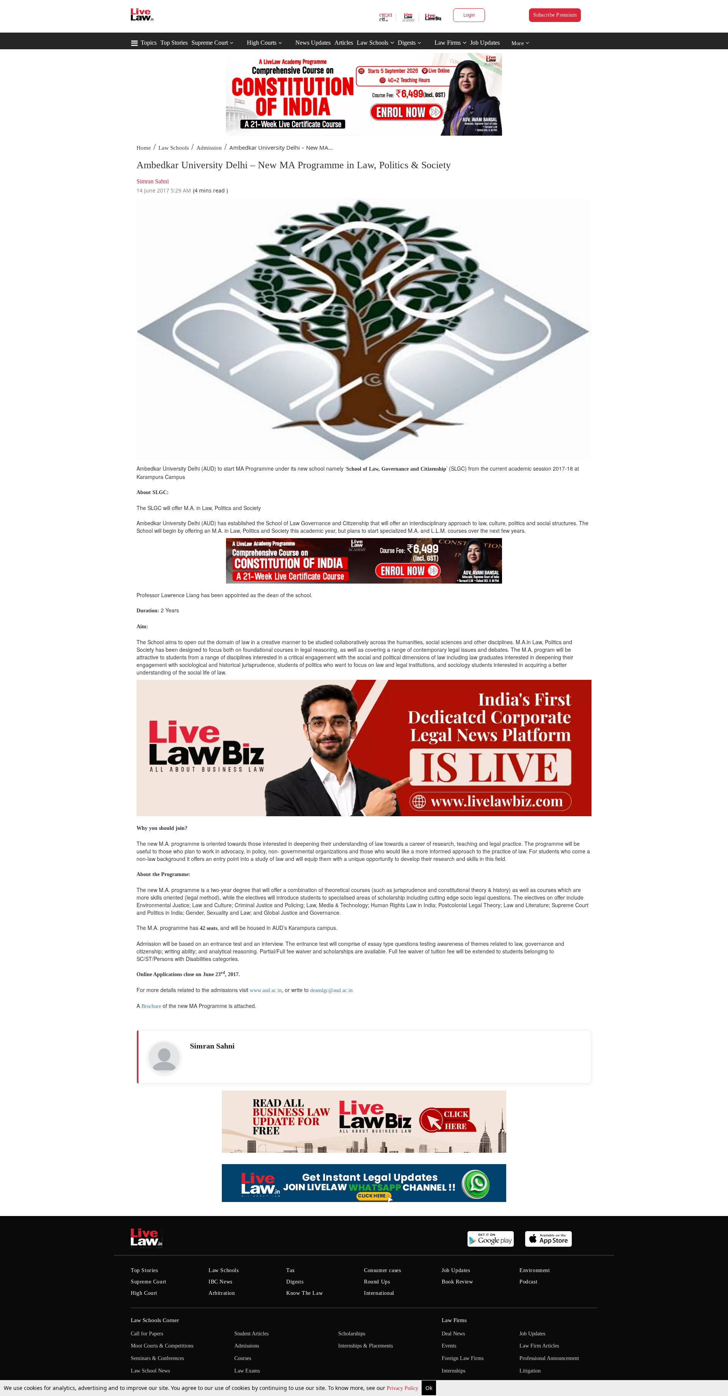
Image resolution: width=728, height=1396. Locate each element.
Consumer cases (382, 1270)
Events (449, 1346)
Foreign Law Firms (462, 1358)
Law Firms (448, 42)
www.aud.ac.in (266, 990)
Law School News (150, 1371)
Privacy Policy (403, 1388)
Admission (209, 148)
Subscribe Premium (555, 15)
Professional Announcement (549, 1358)
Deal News (453, 1334)
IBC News (220, 1282)
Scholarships (351, 1334)
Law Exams (247, 1371)
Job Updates (485, 42)
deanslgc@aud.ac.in (331, 990)
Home (143, 148)
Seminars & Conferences (157, 1358)
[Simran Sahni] (164, 1057)
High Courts (261, 42)
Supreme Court (209, 42)
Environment (534, 1270)
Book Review (457, 1282)
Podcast (528, 1282)
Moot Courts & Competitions (162, 1346)
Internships (453, 1371)
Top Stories (174, 42)
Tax (290, 1270)
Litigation (530, 1371)
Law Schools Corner (155, 1320)
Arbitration (222, 1293)
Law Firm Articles (539, 1346)
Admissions (246, 1346)
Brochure (151, 1006)
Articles (343, 42)
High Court (144, 1293)
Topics (149, 42)
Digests (407, 42)
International (379, 1293)
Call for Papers (147, 1334)
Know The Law (304, 1293)
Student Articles (251, 1334)
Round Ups (377, 1282)
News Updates (313, 42)
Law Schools (372, 42)
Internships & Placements (365, 1346)
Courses (242, 1358)
